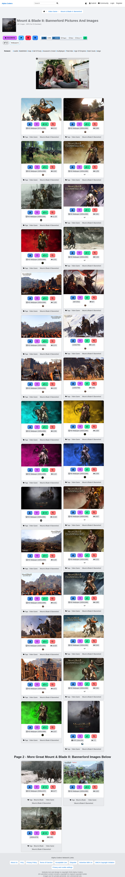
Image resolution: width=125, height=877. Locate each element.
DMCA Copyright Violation (104, 862)
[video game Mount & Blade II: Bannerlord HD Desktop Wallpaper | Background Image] (41, 637)
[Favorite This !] (37, 255)
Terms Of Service (46, 862)
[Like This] (87, 298)
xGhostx (90, 175)
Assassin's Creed (49, 51)
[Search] (57, 3)
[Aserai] (84, 422)
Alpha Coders (7, 3)
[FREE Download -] (30, 255)
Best (71, 38)
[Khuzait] (41, 423)
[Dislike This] (52, 255)
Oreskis (47, 263)
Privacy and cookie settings (62, 867)
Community (104, 3)
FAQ (22, 862)
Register (119, 3)
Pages (64, 38)
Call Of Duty (37, 51)
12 (46, 787)
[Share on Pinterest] (28, 38)
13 (46, 124)
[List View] (49, 38)
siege (98, 51)
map (29, 51)
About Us (14, 862)
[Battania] (41, 723)
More (78, 38)
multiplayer (60, 51)
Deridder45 (47, 220)
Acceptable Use (61, 862)
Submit (93, 3)
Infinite (57, 38)
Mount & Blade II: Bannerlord (71, 11)
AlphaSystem (90, 744)
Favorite (10, 38)
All (6, 43)
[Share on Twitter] (21, 38)
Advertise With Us (85, 862)
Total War (69, 51)
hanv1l (48, 132)
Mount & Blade (38, 800)
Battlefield (22, 51)
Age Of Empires (79, 51)
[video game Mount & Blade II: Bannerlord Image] (84, 294)
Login (112, 3)
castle (15, 51)
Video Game (52, 11)
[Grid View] (44, 38)
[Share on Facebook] (35, 38)
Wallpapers (15, 43)
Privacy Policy (32, 862)
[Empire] (41, 466)
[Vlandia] (41, 251)
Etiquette (73, 862)
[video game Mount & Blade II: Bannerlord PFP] (84, 732)
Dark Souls (91, 51)
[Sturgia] (84, 465)
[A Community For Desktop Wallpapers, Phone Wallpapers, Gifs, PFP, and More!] (44, 11)
